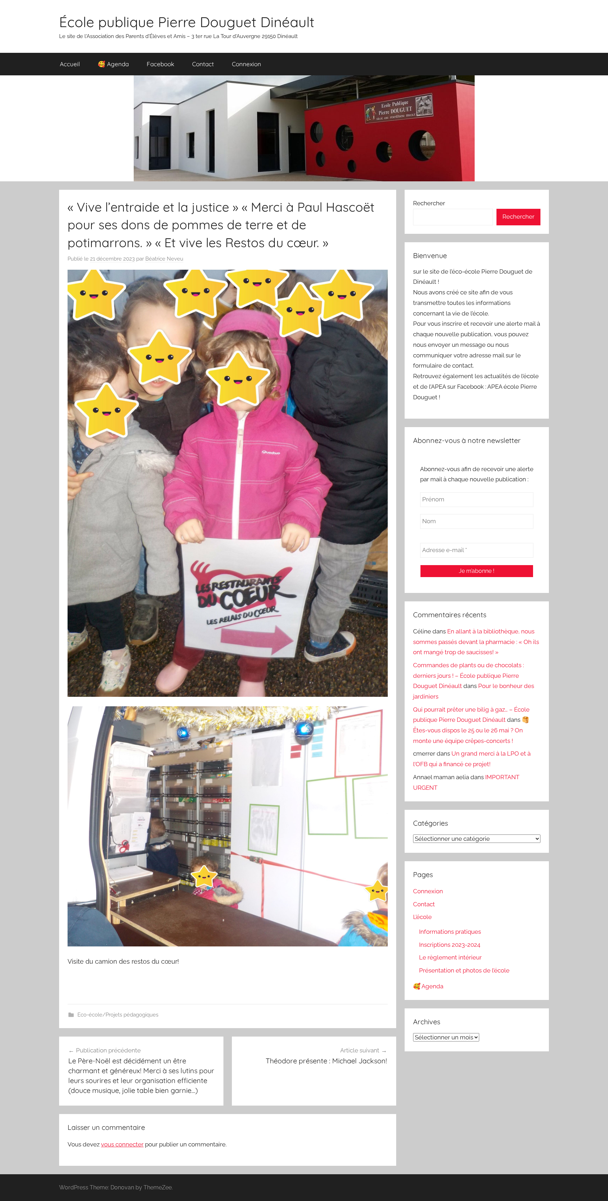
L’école (422, 916)
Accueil (70, 64)
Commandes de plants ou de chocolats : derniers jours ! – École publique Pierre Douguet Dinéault (468, 676)
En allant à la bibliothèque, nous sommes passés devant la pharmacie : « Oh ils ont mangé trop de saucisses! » (476, 642)
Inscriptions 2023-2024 (449, 944)
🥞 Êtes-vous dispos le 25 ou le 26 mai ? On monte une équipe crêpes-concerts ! (471, 730)
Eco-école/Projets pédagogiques (117, 1015)
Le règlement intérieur (450, 957)
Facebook (160, 64)
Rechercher (429, 203)
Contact (203, 64)
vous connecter (122, 1144)
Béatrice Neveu (164, 259)
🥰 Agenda (113, 64)
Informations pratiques (450, 931)
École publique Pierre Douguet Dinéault (187, 22)
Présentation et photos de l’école (464, 970)
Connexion (246, 64)
